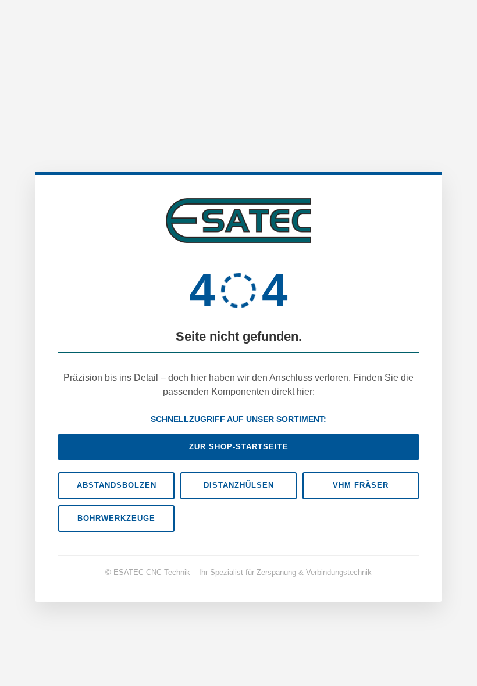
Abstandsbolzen (116, 485)
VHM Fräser (361, 485)
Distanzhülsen (239, 485)
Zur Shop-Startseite (239, 446)
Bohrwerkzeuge (116, 518)
